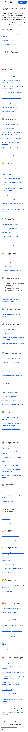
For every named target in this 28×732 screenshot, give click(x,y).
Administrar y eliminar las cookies (10, 465)
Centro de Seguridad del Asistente (10, 663)
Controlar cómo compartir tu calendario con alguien (12, 491)
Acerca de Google (12, 721)
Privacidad (21, 721)
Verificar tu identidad (7, 333)
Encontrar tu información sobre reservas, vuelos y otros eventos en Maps (12, 133)
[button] (2, 2)
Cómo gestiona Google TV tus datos (10, 199)
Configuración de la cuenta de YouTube (11, 103)
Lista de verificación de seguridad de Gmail (12, 404)
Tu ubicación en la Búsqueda (9, 40)
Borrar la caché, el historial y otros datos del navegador (12, 452)
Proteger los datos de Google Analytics (11, 608)
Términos (4, 724)
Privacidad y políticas (7, 266)
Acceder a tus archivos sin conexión (10, 262)
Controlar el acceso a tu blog (9, 540)
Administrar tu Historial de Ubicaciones (11, 178)
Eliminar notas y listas (7, 591)
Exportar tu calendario (7, 501)
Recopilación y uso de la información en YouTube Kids (11, 98)
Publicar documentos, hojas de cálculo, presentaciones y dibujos (11, 300)
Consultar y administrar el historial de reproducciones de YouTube (11, 75)
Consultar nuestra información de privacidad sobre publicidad (13, 518)
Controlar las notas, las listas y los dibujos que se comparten (13, 586)
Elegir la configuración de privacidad (10, 448)
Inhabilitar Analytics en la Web (9, 612)
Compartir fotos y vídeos (8, 564)
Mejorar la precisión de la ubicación (10, 148)
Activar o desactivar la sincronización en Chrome (11, 476)
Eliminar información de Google (9, 44)
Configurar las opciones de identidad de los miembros (12, 367)
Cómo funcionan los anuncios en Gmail (11, 388)
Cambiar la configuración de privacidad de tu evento (13, 496)
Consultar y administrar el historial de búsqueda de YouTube (11, 81)
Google (4, 721)
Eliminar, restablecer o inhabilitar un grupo (12, 375)
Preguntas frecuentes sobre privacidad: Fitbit (13, 649)
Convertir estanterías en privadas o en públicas (11, 315)
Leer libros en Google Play (8, 232)
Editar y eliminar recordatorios (9, 595)
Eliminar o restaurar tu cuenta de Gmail (11, 400)
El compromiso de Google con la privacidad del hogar (13, 626)
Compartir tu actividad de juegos (10, 245)
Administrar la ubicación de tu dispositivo (12, 169)
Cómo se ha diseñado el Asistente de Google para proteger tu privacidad (13, 677)
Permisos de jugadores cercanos (10, 236)
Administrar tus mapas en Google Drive (11, 270)
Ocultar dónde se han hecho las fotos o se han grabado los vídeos (13, 553)
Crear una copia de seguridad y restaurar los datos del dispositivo (12, 189)
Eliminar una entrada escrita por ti (10, 371)
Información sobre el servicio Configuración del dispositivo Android (12, 195)
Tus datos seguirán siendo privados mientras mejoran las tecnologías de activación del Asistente (13, 699)
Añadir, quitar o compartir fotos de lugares (12, 155)
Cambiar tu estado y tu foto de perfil (11, 429)
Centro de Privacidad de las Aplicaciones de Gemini (12, 60)
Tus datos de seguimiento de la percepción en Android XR (13, 210)
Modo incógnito (5, 461)
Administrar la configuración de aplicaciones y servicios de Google (13, 173)
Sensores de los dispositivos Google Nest (12, 631)
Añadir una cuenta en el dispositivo (10, 224)
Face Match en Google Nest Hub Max (11, 693)
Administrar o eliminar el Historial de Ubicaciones (11, 143)
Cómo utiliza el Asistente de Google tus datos (13, 672)
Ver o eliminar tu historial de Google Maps (12, 138)
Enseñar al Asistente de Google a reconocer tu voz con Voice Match (13, 689)
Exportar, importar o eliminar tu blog (10, 536)
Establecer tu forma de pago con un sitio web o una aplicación (13, 344)
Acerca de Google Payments (9, 329)
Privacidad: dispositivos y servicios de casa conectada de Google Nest (12, 635)
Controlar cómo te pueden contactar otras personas (12, 433)
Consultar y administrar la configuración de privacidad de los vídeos (12, 87)
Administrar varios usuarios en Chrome (11, 457)
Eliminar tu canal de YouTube (9, 111)
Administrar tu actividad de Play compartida (12, 228)
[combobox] (9, 729)
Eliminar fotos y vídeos (7, 572)
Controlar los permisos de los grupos (11, 358)
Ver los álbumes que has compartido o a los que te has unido (12, 559)
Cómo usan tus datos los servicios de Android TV (13, 204)
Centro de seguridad (16, 24)
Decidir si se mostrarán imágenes (10, 392)
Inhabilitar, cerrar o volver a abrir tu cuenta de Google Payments (13, 338)
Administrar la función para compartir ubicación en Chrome (11, 470)
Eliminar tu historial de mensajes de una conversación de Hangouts (11, 424)
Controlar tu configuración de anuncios (11, 523)
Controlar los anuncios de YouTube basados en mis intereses (12, 93)
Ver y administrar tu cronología (9, 151)
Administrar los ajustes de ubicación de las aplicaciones (12, 183)
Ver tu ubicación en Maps (8, 128)
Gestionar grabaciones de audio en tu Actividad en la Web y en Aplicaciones (11, 683)
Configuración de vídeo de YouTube (10, 107)
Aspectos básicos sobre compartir (10, 259)
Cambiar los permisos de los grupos (10, 362)
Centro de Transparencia (14, 724)
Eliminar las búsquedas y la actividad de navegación (11, 35)
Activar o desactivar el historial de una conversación (11, 418)
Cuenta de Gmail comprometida (10, 396)
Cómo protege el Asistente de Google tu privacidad (11, 667)
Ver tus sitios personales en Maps (10, 124)
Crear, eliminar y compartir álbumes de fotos (13, 568)
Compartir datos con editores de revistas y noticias (12, 241)
